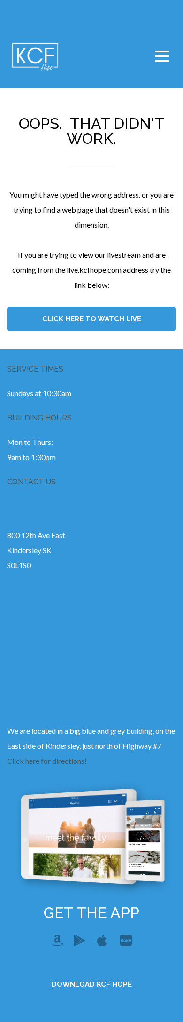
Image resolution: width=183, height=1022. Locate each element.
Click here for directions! (47, 760)
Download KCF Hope (92, 984)
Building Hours (39, 417)
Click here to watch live (91, 319)
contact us (31, 481)
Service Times (35, 368)
